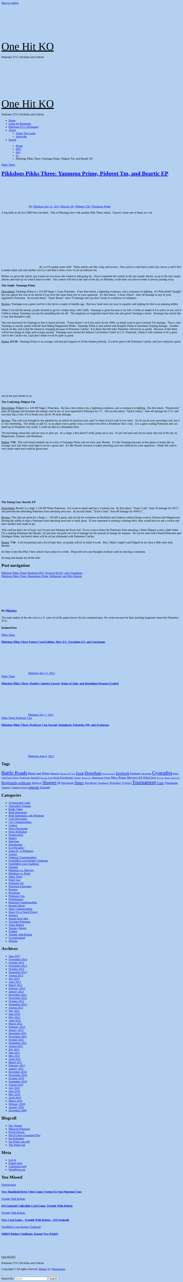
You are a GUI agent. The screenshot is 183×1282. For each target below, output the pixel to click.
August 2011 (16, 1046)
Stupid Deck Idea (18, 918)
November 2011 (18, 1036)
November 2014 (18, 959)
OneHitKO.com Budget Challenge (28, 860)
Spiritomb (67, 783)
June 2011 (14, 1052)
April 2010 (15, 1097)
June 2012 (14, 1014)
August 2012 (16, 1007)
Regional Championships (23, 902)
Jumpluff (35, 777)
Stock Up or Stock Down (23, 912)
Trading (13, 931)
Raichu (167, 778)
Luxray (77, 777)
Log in (12, 1159)
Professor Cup (24, 717)
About (12, 130)
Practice (13, 889)
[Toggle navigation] (2, 64)
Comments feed (17, 1166)
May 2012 (14, 1017)
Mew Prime (118, 777)
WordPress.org (17, 1169)
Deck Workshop (18, 831)
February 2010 (17, 1104)
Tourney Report (17, 928)
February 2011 (17, 1065)
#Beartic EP (66, 206)
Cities (73, 774)
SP (58, 783)
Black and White (39, 773)
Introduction (15, 844)
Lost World (54, 777)
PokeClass (149, 777)
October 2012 (16, 1001)
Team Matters (16, 924)
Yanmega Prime (19, 787)
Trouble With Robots (20, 934)
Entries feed (15, 1163)
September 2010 (18, 1081)
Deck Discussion (18, 828)
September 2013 (18, 972)
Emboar (135, 773)
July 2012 (14, 1010)
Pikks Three (8, 164)
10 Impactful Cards (19, 802)
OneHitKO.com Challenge (24, 863)
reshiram (24, 783)
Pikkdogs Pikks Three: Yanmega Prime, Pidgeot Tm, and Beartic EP (84, 173)
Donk (80, 773)
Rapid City (175, 778)
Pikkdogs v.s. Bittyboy (21, 870)
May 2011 (14, 1055)
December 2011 (17, 1033)
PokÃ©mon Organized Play (25, 1135)
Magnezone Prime (101, 777)
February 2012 (17, 1026)
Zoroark (45, 787)
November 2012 (18, 997)
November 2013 (18, 965)
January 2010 (16, 1107)
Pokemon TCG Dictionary (24, 126)
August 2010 (16, 1084)
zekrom (33, 787)
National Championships (22, 857)
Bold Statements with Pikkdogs (26, 815)
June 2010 (14, 1091)
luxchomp (66, 777)
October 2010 (16, 1078)
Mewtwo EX (134, 777)
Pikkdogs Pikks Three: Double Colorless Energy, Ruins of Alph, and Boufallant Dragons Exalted (60, 683)
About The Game (26, 133)
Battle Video (16, 809)
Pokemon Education (20, 886)
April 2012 (15, 1020)
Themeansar (58, 1269)
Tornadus (115, 783)
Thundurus (103, 783)
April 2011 (15, 1059)
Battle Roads (14, 773)
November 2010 (18, 1075)
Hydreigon (24, 777)
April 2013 (15, 981)
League (13, 854)
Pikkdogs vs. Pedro (19, 873)
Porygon (160, 778)
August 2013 (16, 975)
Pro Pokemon (16, 1138)
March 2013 (15, 985)
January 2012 (16, 1030)
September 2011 (18, 1042)
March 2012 (15, 1023)
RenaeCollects (17, 905)
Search (12, 139)
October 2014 (16, 962)
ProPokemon (16, 899)
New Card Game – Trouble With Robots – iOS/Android (35, 1219)
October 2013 (16, 969)
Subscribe (21, 136)
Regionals (9, 782)
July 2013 (14, 978)
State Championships (20, 908)
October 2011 (16, 1039)
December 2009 (18, 1110)
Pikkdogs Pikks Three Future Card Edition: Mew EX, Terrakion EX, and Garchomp (53, 641)
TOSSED (126, 783)
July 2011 (14, 1049)
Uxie (160, 783)
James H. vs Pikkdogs (21, 851)
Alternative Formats (20, 806)
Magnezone (86, 778)
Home (12, 120)
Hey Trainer (15, 1125)
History (13, 838)
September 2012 (18, 1004)
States (79, 782)
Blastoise (54, 773)
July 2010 (14, 1087)
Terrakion (91, 783)
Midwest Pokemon (19, 1128)
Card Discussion (18, 818)
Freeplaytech (16, 834)
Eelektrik (122, 773)
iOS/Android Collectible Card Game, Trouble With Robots (37, 1205)
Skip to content (9, 2)
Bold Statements (18, 812)
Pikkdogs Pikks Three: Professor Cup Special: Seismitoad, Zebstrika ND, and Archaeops (55, 724)
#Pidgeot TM (82, 206)
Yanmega (6, 787)
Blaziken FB (65, 774)
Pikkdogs (38, 206)
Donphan (93, 773)
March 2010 (15, 1100)
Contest (13, 825)
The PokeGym (17, 1144)
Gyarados (162, 773)
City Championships (20, 822)
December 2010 (18, 1071)
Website (13, 941)
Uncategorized (17, 937)
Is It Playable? (16, 847)
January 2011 (16, 1068)
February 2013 (17, 988)
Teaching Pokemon (19, 921)
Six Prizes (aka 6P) (19, 1141)
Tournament (144, 782)
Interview (14, 841)
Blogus (43, 1269)
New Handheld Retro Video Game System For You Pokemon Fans (41, 1191)
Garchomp (146, 773)
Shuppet (49, 782)
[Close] (2, 1276)
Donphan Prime (108, 774)
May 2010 (14, 1094)
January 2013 (16, 991)
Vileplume (171, 783)
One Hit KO (27, 46)
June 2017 (14, 956)
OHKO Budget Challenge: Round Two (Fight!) (29, 1233)
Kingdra (44, 778)
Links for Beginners (20, 123)
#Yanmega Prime (101, 206)
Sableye (37, 783)
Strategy (13, 915)
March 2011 (15, 1062)
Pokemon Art (16, 883)
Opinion (13, 867)
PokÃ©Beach (16, 1132)
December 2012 (18, 994)
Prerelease (14, 892)
